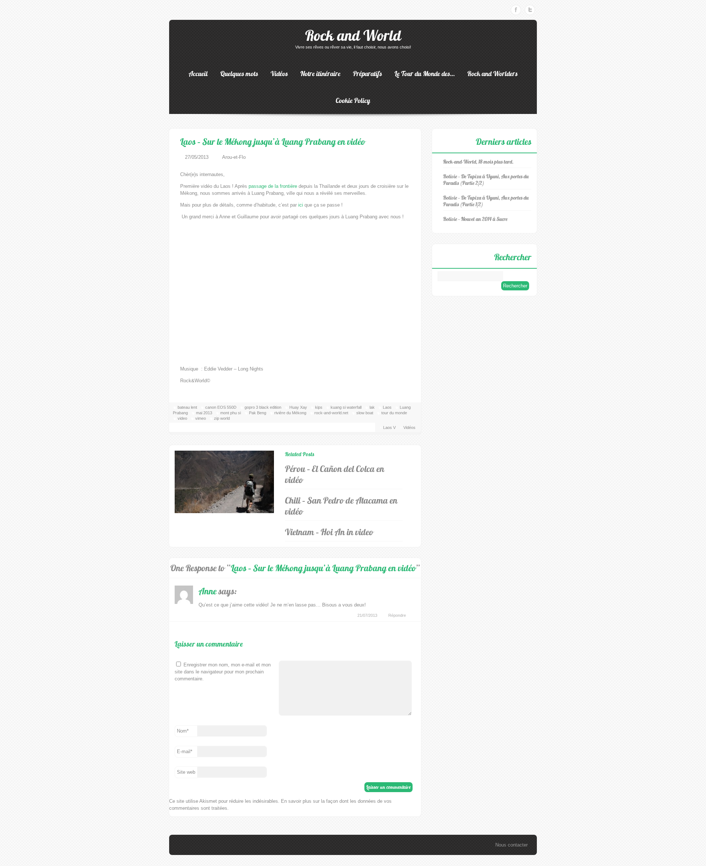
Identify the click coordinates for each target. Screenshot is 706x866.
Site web (186, 772)
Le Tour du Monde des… (425, 73)
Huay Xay (298, 407)
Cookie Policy (353, 100)
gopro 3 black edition (263, 407)
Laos (387, 407)
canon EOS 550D (220, 407)
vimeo (200, 418)
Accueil (198, 73)
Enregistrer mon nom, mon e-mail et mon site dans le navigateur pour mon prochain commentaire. (223, 671)
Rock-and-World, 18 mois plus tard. (478, 161)
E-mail (184, 751)
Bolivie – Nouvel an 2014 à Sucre (475, 219)
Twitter (530, 10)
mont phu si (230, 413)
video (182, 418)
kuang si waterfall (346, 407)
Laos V (389, 427)
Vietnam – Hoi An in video (329, 531)
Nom (183, 731)
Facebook (516, 10)
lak (372, 407)
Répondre (397, 615)
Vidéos (279, 73)
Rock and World (353, 35)
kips (318, 407)
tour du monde (394, 413)
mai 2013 (204, 413)
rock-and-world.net (331, 413)
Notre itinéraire (320, 73)
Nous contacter (511, 845)
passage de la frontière (273, 186)
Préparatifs (367, 73)
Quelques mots (239, 73)
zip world (222, 418)
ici (300, 205)
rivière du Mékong (290, 413)
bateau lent (187, 407)
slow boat (364, 413)
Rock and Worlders (492, 73)
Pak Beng (257, 413)
